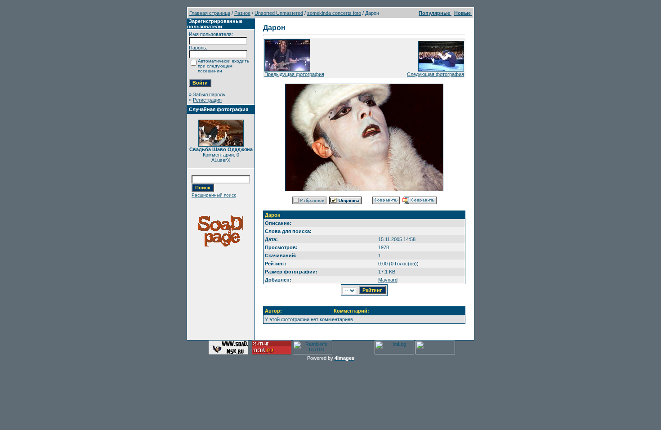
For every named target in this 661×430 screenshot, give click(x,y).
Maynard (387, 279)
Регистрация (207, 100)
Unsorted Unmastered (279, 13)
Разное (242, 13)
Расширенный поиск (214, 195)
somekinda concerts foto (334, 13)
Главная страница (209, 13)
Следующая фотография (435, 74)
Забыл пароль (209, 94)
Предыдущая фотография (294, 74)
